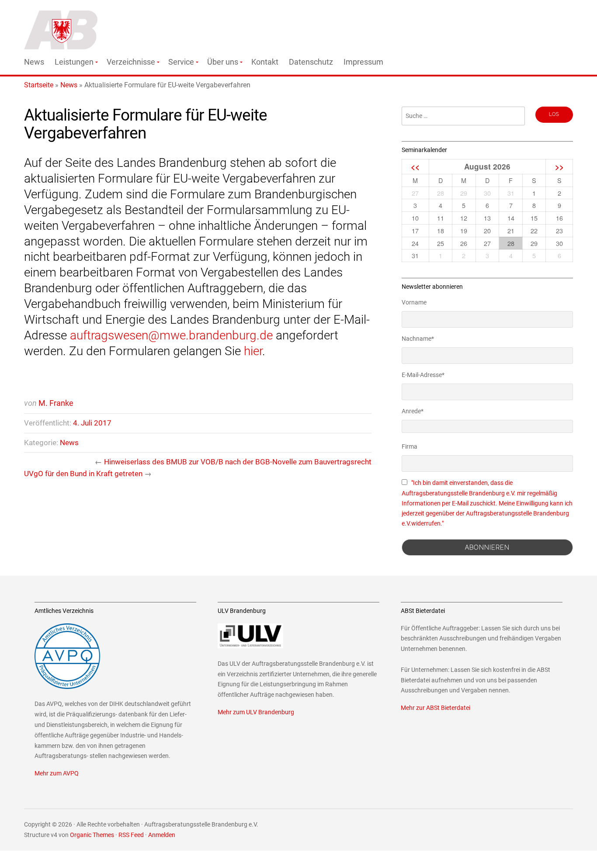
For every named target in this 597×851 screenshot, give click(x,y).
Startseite (38, 85)
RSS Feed (131, 835)
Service (181, 62)
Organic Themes (92, 835)
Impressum (363, 62)
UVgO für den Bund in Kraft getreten (83, 474)
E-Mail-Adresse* (423, 374)
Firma (409, 446)
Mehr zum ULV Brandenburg (256, 712)
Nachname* (418, 338)
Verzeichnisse (131, 62)
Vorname (414, 302)
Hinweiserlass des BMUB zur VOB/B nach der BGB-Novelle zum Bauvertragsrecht (237, 462)
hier (253, 351)
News (34, 62)
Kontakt (264, 62)
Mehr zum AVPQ (57, 773)
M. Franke (55, 403)
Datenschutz (311, 62)
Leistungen (74, 62)
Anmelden (161, 835)
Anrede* (412, 411)
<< (415, 166)
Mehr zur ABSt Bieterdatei (435, 708)
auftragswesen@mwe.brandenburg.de (171, 335)
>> (559, 166)
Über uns (222, 62)
